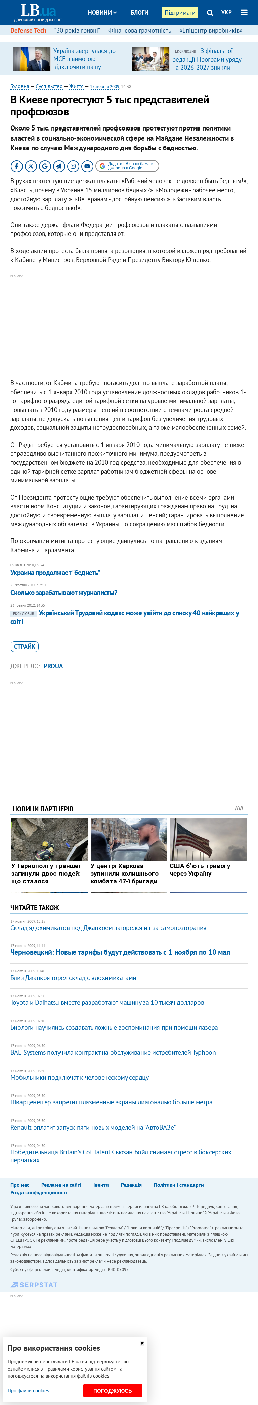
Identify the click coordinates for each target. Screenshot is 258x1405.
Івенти (101, 1184)
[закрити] (142, 1343)
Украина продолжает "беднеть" (55, 572)
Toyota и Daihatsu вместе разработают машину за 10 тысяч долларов (107, 1002)
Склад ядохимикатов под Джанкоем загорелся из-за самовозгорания (108, 927)
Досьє (135, 38)
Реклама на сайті (61, 1184)
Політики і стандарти (179, 1184)
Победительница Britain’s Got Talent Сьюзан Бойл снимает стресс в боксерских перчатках (120, 1156)
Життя (76, 86)
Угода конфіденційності (38, 1192)
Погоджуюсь (112, 1391)
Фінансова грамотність (139, 30)
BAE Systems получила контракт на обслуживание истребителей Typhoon (113, 1052)
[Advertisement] (129, 327)
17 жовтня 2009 (104, 86)
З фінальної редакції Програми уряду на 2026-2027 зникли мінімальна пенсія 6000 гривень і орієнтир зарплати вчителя (206, 71)
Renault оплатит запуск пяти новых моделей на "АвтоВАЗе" (93, 1127)
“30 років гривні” (77, 30)
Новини (100, 12)
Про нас (19, 1184)
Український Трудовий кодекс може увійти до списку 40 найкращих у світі (124, 617)
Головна (19, 86)
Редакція (131, 1184)
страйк (24, 647)
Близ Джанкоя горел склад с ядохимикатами (73, 977)
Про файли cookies (28, 1390)
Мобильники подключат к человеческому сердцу (79, 1077)
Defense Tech (28, 30)
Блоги (139, 12)
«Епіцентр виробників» (211, 30)
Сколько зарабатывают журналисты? (64, 592)
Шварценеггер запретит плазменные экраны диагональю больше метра (111, 1102)
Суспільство (49, 86)
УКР (226, 12)
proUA (53, 666)
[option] (69, 58)
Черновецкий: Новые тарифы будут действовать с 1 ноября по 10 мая (120, 952)
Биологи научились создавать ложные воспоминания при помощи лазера (114, 1027)
